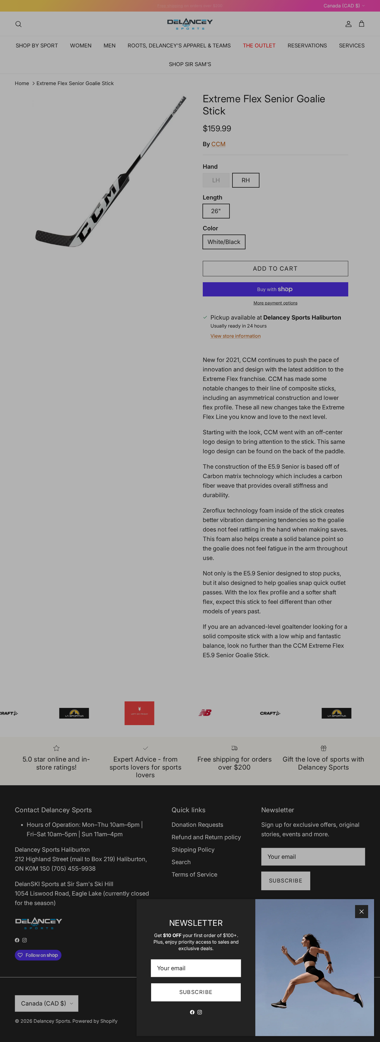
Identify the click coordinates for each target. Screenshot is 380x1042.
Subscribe (196, 992)
